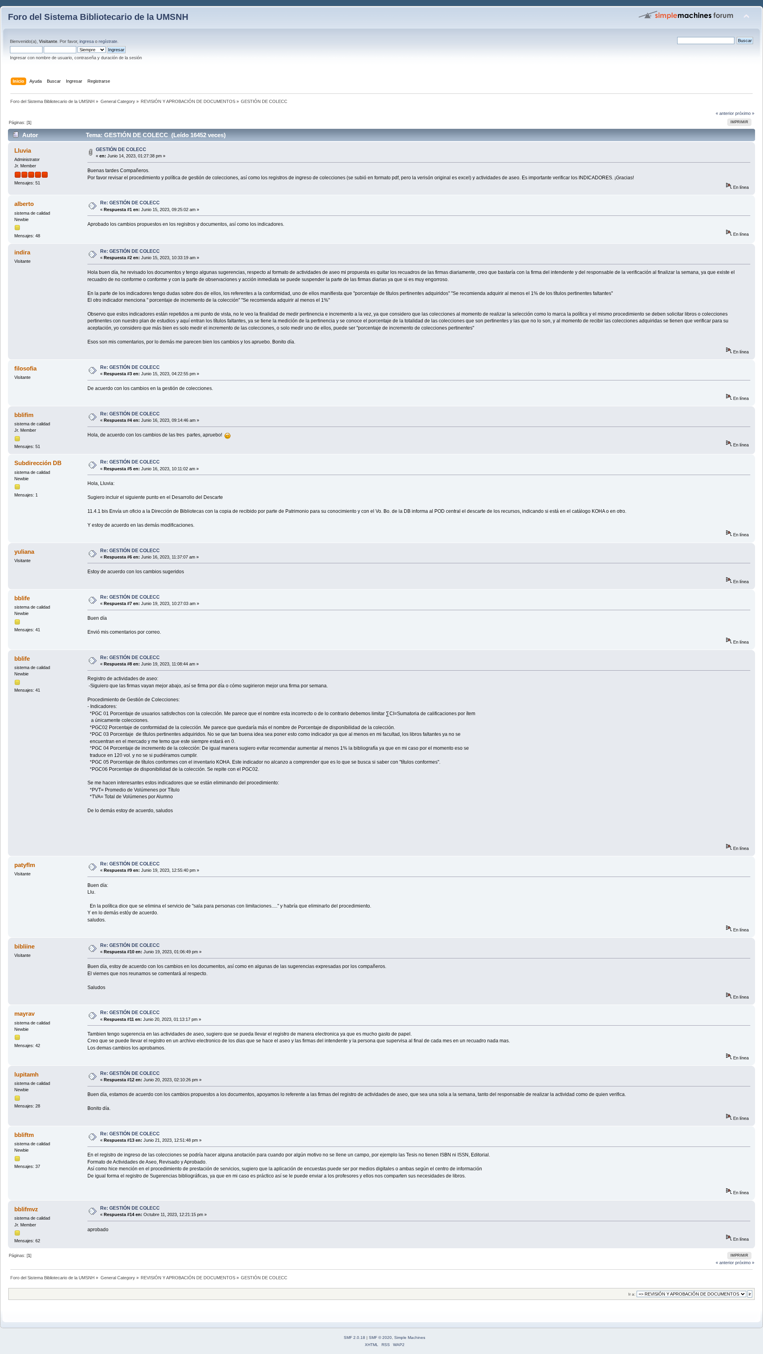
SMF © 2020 (380, 1337)
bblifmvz (26, 1209)
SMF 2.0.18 (354, 1337)
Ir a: (631, 1294)
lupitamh (26, 1074)
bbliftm (24, 1134)
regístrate (108, 41)
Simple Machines (409, 1337)
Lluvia (22, 150)
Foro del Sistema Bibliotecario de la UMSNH (98, 17)
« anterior (725, 113)
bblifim (23, 414)
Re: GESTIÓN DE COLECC (130, 203)
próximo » (744, 113)
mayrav (24, 1013)
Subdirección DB (38, 463)
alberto (24, 203)
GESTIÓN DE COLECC (121, 149)
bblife (22, 598)
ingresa (86, 41)
